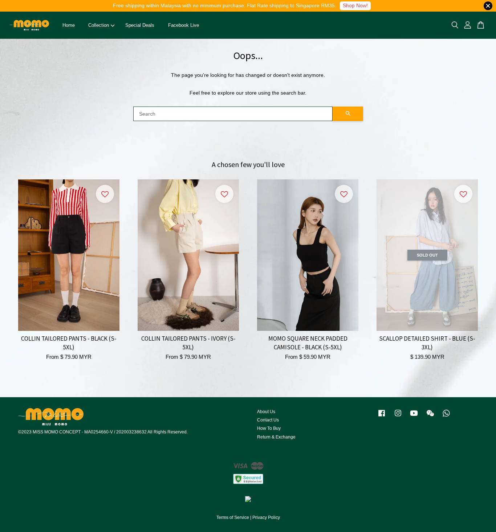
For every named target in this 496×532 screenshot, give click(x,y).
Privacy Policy (266, 517)
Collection (98, 25)
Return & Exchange (276, 437)
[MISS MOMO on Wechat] (430, 416)
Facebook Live (183, 25)
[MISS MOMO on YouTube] (414, 416)
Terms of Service (232, 517)
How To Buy (269, 428)
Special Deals (139, 25)
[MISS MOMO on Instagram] (398, 416)
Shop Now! (355, 5)
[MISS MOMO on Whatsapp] (446, 416)
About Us (266, 411)
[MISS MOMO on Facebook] (382, 416)
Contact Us (268, 420)
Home (68, 25)
